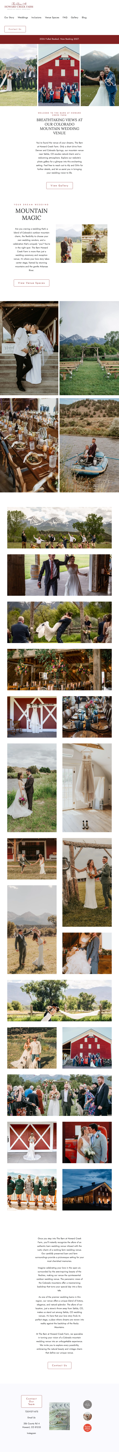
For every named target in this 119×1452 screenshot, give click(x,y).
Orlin (77, 165)
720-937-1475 (31, 1411)
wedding (37, 228)
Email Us (31, 1417)
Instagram (31, 1433)
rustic (39, 1249)
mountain (76, 1337)
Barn (38, 247)
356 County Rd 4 (32, 1423)
